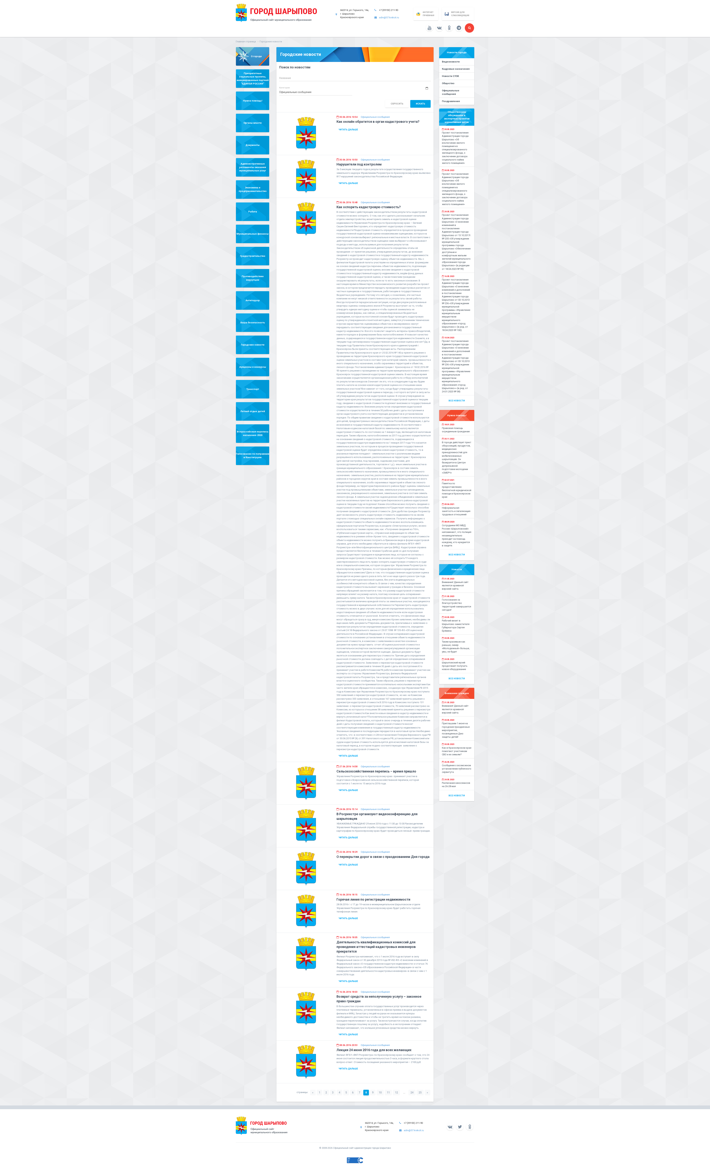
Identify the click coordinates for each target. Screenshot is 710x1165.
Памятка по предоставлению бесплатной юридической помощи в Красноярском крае (456, 490)
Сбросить (397, 103)
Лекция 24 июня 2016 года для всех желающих (374, 1050)
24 (411, 1092)
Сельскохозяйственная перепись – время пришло (376, 771)
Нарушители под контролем (359, 164)
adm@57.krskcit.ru (389, 17)
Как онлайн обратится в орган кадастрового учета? (378, 122)
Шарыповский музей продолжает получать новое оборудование (454, 666)
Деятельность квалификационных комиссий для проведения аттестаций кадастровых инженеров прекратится (376, 946)
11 (388, 1092)
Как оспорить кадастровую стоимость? (369, 207)
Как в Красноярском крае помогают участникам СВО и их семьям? (456, 751)
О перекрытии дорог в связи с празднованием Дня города (383, 857)
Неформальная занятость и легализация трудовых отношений (456, 511)
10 (380, 1092)
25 (420, 1092)
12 (396, 1092)
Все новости (457, 400)
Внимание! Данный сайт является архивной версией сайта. (455, 585)
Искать (420, 103)
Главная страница (246, 41)
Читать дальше (348, 129)
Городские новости (271, 41)
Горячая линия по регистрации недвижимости (373, 899)
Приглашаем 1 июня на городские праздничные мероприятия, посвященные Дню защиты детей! (456, 730)
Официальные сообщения (375, 117)
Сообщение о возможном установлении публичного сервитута (456, 768)
